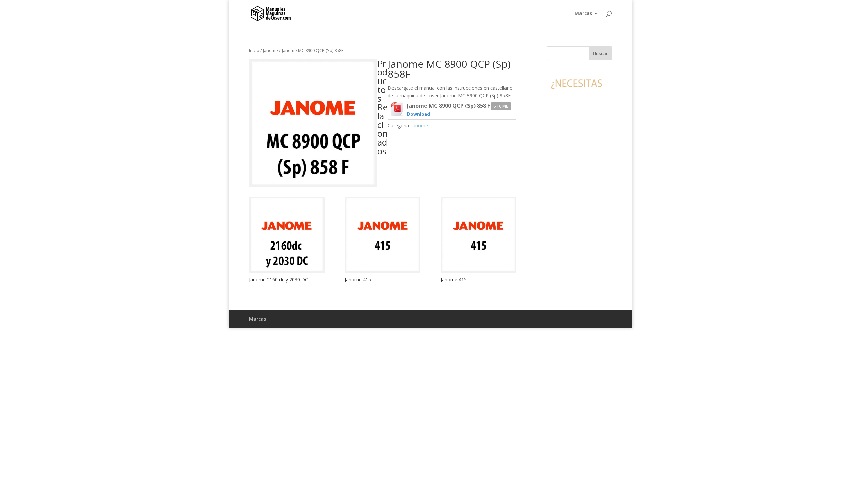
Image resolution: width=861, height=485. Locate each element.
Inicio (254, 50)
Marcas (583, 14)
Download (418, 114)
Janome (270, 50)
